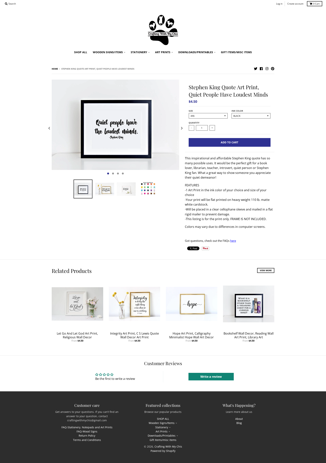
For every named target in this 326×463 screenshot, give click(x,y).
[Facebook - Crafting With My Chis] (261, 68)
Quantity (194, 122)
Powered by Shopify (163, 451)
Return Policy (87, 435)
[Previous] (49, 128)
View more (266, 270)
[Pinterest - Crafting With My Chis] (272, 68)
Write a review (211, 377)
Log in (279, 3)
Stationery (161, 427)
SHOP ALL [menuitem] (80, 52)
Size (191, 110)
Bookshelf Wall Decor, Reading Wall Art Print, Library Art (249, 335)
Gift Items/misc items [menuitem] (236, 52)
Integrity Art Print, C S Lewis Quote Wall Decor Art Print (134, 335)
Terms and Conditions (87, 440)
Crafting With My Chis (168, 446)
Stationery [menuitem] (139, 52)
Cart (316, 3)
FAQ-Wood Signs (87, 431)
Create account (295, 3)
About (239, 419)
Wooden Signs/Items (162, 423)
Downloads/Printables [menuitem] (195, 52)
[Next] (181, 128)
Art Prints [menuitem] (162, 52)
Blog (239, 423)
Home (55, 68)
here (233, 241)
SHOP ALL (163, 419)
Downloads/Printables (161, 435)
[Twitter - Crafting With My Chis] (255, 68)
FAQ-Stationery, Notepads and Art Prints (87, 427)
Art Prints (162, 431)
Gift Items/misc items (163, 440)
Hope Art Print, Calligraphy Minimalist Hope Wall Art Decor (191, 335)
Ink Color (237, 110)
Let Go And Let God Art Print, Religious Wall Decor (77, 335)
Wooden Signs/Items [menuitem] (108, 52)
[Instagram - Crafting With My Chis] (267, 68)
